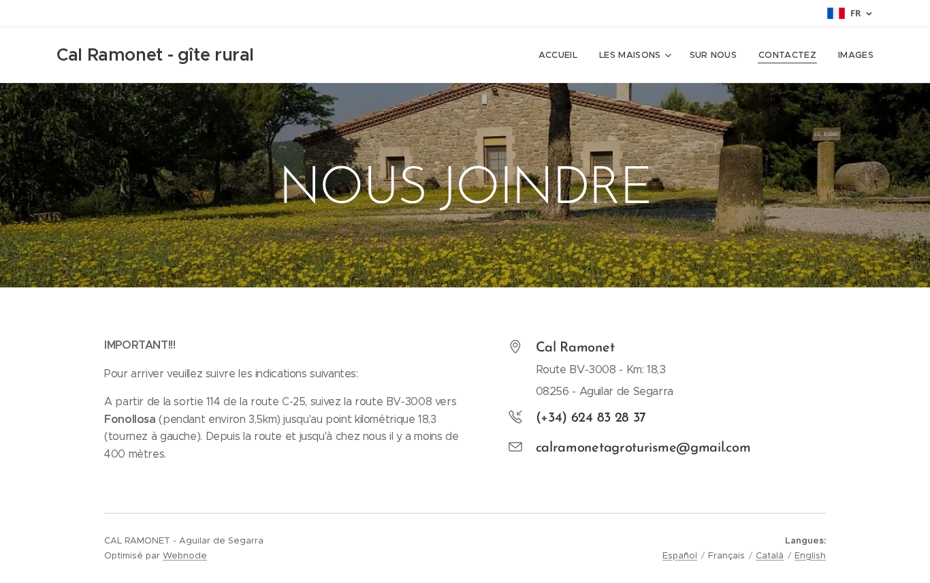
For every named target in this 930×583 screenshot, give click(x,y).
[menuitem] (561, 55)
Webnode (185, 555)
